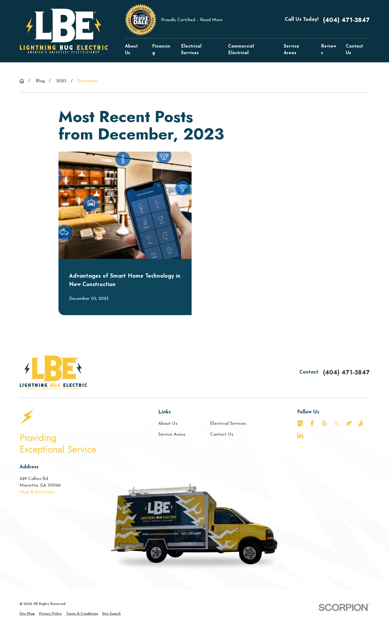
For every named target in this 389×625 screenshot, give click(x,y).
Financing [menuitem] (161, 49)
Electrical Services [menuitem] (191, 49)
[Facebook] (312, 423)
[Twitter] (336, 423)
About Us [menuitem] (131, 49)
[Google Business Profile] (300, 423)
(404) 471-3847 (346, 20)
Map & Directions (37, 492)
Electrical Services (228, 423)
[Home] (64, 31)
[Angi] (361, 423)
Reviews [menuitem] (328, 49)
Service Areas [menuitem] (291, 49)
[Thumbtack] (349, 423)
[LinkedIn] (300, 435)
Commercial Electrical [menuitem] (241, 49)
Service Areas (171, 434)
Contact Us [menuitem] (354, 49)
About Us (167, 423)
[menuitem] (27, 614)
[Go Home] (22, 81)
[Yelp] (324, 423)
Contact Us (221, 434)
